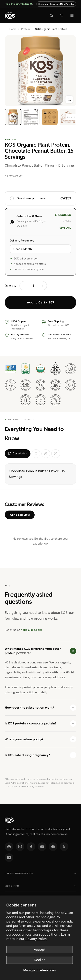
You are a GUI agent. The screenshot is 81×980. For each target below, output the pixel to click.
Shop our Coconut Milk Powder (56, 5)
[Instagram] (20, 846)
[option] (13, 117)
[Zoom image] (69, 99)
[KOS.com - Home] (10, 15)
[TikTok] (31, 846)
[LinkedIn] (9, 857)
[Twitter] (64, 846)
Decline (39, 960)
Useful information (19, 873)
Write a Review (19, 514)
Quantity (10, 285)
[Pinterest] (9, 846)
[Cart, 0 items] (61, 15)
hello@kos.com (31, 630)
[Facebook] (53, 846)
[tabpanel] (40, 474)
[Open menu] (72, 15)
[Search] (51, 15)
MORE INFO (12, 886)
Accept (39, 949)
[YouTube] (42, 846)
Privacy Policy (36, 939)
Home (13, 29)
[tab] (17, 453)
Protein (25, 29)
